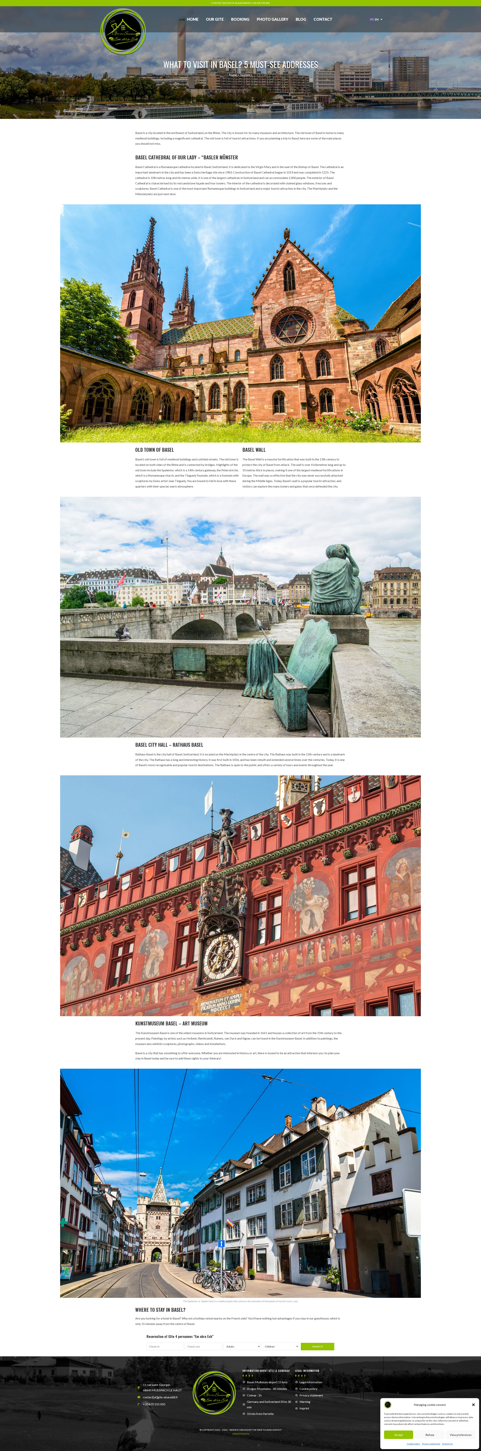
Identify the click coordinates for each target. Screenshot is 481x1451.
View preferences (461, 1435)
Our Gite (215, 19)
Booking (240, 19)
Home (192, 19)
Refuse (429, 1435)
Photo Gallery (272, 19)
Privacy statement (431, 1443)
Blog (301, 19)
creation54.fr (240, 1433)
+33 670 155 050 (261, 3)
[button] (473, 1405)
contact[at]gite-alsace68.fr (230, 3)
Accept (398, 1435)
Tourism (245, 75)
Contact (323, 19)
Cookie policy (413, 1443)
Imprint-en (447, 1443)
